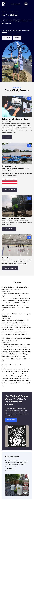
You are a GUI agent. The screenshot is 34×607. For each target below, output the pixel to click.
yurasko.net (15, 4)
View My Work (11, 419)
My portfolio (7, 37)
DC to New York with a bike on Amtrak (13, 365)
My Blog (17, 37)
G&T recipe (10, 468)
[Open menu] (26, 3)
